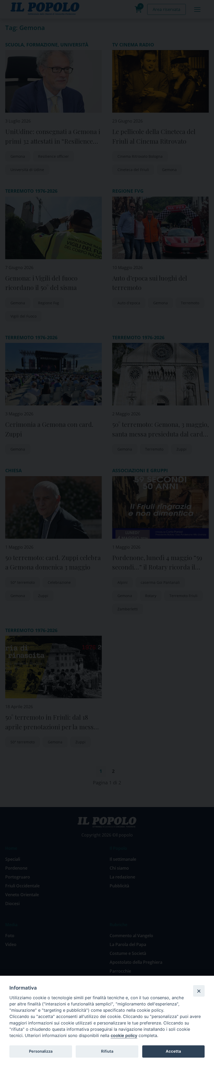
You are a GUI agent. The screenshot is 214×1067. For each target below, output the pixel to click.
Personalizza (40, 1051)
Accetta (173, 1051)
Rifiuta (107, 1051)
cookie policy (124, 1035)
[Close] (199, 991)
